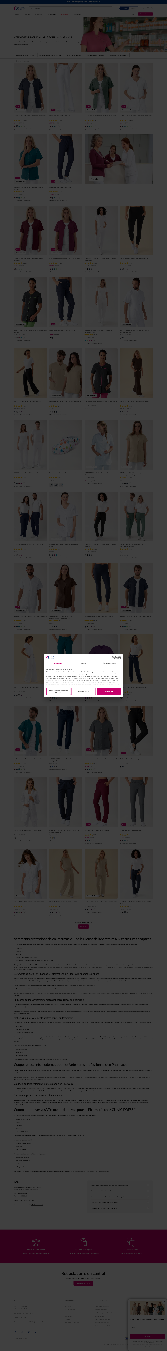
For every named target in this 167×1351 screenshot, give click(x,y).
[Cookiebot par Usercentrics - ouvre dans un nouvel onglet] (113, 657)
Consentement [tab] (57, 663)
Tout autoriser (108, 691)
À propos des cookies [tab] (109, 663)
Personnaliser (82, 691)
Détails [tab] (83, 663)
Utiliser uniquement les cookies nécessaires (58, 691)
